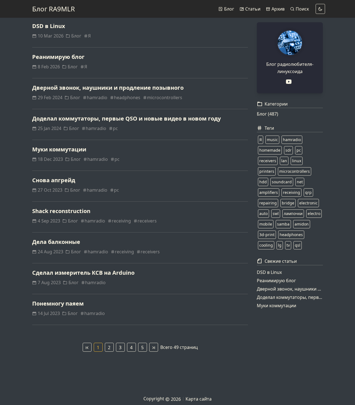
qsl (297, 245)
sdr (288, 150)
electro (314, 213)
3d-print (267, 234)
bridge (288, 203)
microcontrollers (164, 97)
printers (266, 171)
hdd (263, 181)
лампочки (293, 213)
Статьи (252, 9)
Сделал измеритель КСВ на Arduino (83, 272)
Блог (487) (267, 114)
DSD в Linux (48, 26)
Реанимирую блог (58, 57)
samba (283, 224)
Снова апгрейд (53, 180)
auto (263, 213)
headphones (127, 97)
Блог (228, 9)
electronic (308, 203)
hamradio (97, 97)
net (300, 181)
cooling (266, 245)
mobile (265, 224)
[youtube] (289, 81)
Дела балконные (56, 242)
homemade (269, 150)
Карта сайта (199, 399)
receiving (121, 221)
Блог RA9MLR (53, 8)
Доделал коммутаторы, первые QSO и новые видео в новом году (126, 118)
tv (288, 245)
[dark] (320, 9)
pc (115, 128)
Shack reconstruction (61, 211)
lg (280, 245)
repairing (268, 203)
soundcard (282, 181)
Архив (277, 9)
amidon (302, 224)
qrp (308, 192)
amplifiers (268, 192)
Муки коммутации (59, 149)
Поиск (302, 9)
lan (284, 160)
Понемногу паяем (58, 303)
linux (296, 160)
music (272, 139)
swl (276, 213)
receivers (147, 221)
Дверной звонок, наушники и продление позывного (108, 87)
